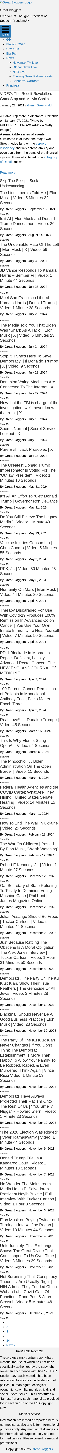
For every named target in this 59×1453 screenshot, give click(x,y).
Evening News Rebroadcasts (33, 76)
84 (8, 1340)
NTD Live (19, 71)
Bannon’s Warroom (26, 81)
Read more (8, 172)
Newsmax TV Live (25, 62)
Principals (13, 85)
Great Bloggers (42, 1449)
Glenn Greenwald (39, 105)
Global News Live (25, 67)
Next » (10, 1345)
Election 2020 (15, 44)
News (10, 58)
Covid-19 (12, 49)
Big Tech (12, 53)
